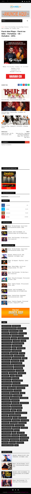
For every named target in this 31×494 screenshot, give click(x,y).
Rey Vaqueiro (16, 420)
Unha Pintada (15, 435)
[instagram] (29, 1)
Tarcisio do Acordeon (7, 430)
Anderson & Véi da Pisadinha (9, 328)
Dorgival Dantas (6, 350)
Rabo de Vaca (22, 417)
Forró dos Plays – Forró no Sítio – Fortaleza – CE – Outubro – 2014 (13, 113)
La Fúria (22, 393)
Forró (6, 27)
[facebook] (22, 1)
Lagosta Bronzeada (7, 395)
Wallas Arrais (5, 440)
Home (2, 27)
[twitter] (24, 1)
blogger (27, 142)
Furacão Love (22, 373)
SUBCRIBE (26, 216)
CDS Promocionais (6, 340)
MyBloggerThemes (24, 492)
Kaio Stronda (5, 393)
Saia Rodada (14, 422)
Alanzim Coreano (6, 325)
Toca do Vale (21, 432)
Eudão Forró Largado (7, 355)
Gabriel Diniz (5, 375)
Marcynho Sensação (16, 405)
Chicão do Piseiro (6, 343)
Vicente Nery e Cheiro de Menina (10, 437)
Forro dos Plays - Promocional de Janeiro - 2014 (13, 99)
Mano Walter (15, 402)
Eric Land (22, 353)
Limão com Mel (14, 398)
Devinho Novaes (6, 348)
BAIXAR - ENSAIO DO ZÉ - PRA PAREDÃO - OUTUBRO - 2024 (16, 255)
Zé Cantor (12, 442)
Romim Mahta (24, 420)
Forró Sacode (13, 373)
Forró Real (4, 373)
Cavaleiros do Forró (23, 338)
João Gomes (12, 388)
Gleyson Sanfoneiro (17, 380)
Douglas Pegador (16, 350)
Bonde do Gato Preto (17, 335)
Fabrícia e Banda (16, 358)
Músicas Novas (5, 410)
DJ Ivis (14, 348)
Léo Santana (5, 398)
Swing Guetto (16, 427)
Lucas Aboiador (6, 400)
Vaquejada (23, 435)
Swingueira (24, 427)
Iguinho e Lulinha (6, 385)
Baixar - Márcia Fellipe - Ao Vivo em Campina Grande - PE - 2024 (17, 267)
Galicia (12, 375)
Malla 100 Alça (15, 400)
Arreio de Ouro (21, 328)
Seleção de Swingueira (7, 425)
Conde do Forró (6, 345)
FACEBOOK (8, 205)
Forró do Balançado (7, 365)
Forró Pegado (19, 370)
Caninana (14, 338)
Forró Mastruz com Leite (8, 370)
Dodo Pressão (21, 348)
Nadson (13, 410)
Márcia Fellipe (5, 405)
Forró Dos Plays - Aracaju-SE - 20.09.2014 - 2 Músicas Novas (14, 127)
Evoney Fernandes (19, 355)
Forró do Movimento (7, 368)
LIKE (27, 205)
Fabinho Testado (6, 358)
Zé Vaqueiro (20, 442)
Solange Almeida (6, 427)
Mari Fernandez (6, 407)
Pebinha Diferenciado (15, 415)
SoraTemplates (10, 492)
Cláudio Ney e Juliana (18, 343)
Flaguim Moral (15, 360)
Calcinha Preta (5, 338)
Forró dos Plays (12, 27)
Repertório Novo (6, 420)
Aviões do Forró (14, 330)
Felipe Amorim (5, 360)
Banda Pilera (5, 333)
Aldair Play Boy (16, 325)
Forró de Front (5, 363)
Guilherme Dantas (6, 383)
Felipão (24, 358)
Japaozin (4, 388)
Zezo (16, 445)
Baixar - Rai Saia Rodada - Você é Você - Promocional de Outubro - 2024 (18, 226)
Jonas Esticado (20, 388)
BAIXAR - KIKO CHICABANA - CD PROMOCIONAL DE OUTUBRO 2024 (17, 232)
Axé (21, 330)
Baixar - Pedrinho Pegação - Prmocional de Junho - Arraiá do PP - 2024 (18, 302)
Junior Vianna (17, 390)
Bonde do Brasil (6, 335)
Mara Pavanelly (24, 402)
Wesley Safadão (14, 440)
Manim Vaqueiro (6, 402)
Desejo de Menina (17, 345)
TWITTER (7, 209)
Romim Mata (5, 422)
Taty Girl (17, 430)
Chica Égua (16, 340)
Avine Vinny (5, 330)
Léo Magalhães (17, 395)
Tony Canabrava (6, 435)
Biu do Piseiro (22, 333)
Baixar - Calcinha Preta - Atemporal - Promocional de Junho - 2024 (17, 296)
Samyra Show (22, 422)
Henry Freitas (16, 383)
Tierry (14, 432)
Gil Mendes (15, 378)
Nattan (19, 410)
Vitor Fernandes (24, 437)
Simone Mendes (20, 425)
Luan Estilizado (23, 398)
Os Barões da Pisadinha (8, 412)
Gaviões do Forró (6, 378)
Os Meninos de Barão (21, 412)
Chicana (23, 340)
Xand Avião (5, 442)
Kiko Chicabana (14, 393)
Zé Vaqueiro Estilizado (7, 445)
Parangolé (4, 415)
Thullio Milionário (6, 432)
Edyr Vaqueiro (14, 353)
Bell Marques (14, 333)
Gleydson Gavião (6, 380)
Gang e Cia (18, 375)
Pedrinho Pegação (6, 417)
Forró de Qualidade (16, 363)
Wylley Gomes (23, 440)
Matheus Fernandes (16, 407)
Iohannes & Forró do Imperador (20, 385)
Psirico (15, 417)
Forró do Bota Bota (19, 365)
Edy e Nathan (5, 353)
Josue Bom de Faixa (7, 390)
